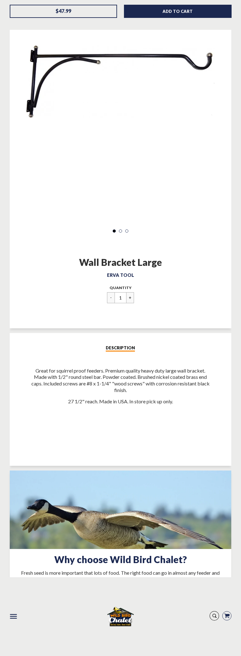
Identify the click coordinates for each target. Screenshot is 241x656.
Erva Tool (120, 275)
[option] (120, 82)
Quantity (120, 287)
